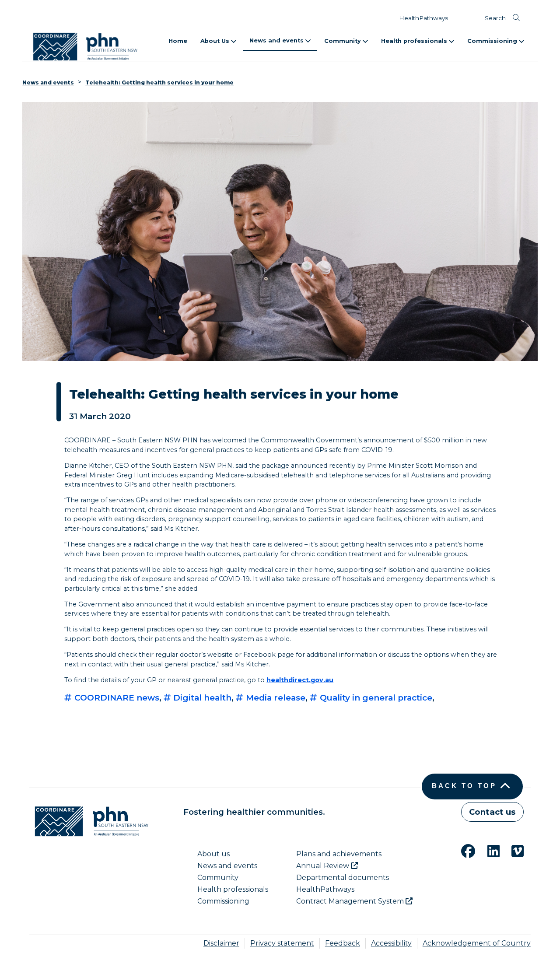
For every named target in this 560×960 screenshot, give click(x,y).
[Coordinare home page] (88, 821)
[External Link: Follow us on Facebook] (463, 850)
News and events (277, 40)
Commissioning (493, 41)
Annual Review (323, 866)
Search (495, 17)
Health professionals (415, 41)
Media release (274, 698)
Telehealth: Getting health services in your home (159, 82)
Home (177, 41)
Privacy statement (282, 943)
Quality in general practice (375, 698)
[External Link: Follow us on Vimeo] (512, 850)
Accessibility (391, 943)
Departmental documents (342, 877)
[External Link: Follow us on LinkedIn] (488, 850)
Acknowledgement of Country (477, 943)
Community (343, 41)
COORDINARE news (115, 698)
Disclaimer (221, 943)
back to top (464, 785)
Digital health (201, 698)
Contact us (492, 812)
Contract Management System (351, 901)
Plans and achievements (339, 854)
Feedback (342, 943)
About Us (215, 41)
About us (213, 854)
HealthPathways (423, 17)
